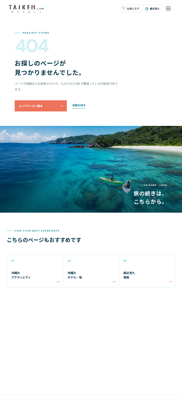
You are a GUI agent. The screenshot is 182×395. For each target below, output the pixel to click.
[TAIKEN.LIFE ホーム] (26, 8)
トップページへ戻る (41, 106)
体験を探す (79, 105)
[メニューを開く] (168, 8)
